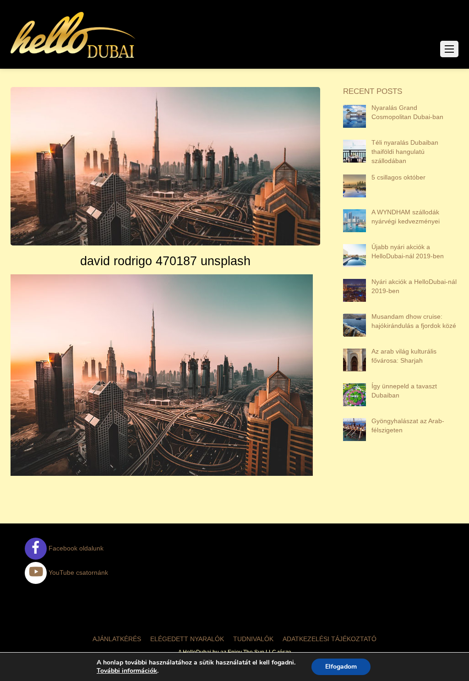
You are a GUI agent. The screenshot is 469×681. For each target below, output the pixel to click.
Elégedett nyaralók (187, 639)
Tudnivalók (253, 639)
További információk (127, 671)
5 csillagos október (398, 177)
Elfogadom (341, 666)
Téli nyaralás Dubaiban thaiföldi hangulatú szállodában (404, 151)
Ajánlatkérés (117, 639)
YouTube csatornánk (77, 572)
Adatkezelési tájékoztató (329, 639)
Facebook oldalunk (75, 548)
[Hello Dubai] (73, 58)
